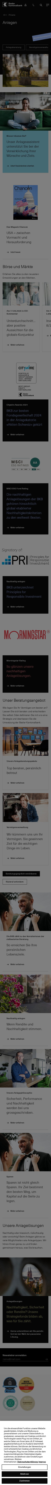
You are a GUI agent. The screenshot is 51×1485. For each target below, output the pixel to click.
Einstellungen (24, 1467)
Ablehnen (24, 1474)
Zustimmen (24, 1480)
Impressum (43, 1462)
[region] (25, 1453)
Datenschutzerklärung (27, 1462)
